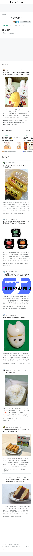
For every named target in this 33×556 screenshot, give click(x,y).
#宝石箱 (5, 263)
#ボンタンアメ (21, 213)
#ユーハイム (18, 418)
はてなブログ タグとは (6, 546)
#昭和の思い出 (22, 308)
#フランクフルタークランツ (10, 420)
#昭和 (26, 263)
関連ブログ (22, 25)
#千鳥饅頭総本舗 (7, 469)
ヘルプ (13, 546)
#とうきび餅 (14, 213)
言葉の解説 (5, 25)
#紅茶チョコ (20, 306)
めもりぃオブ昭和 (9, 219)
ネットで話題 (13, 25)
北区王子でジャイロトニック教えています (14, 370)
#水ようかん (18, 516)
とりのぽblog (8, 162)
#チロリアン (15, 469)
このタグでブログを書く (25, 21)
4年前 (18, 315)
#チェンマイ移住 (7, 124)
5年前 (24, 477)
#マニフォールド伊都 (16, 363)
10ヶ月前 (21, 70)
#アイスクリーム (12, 263)
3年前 (15, 219)
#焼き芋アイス (6, 265)
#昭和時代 (5, 120)
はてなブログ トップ (7, 14)
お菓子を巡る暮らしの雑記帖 (12, 427)
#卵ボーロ (5, 122)
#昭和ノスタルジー (13, 120)
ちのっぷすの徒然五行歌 (11, 315)
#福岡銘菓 (5, 471)
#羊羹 (12, 516)
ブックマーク (5, 135)
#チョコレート (12, 306)
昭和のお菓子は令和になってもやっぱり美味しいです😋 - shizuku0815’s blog (11, 139)
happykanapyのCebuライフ (12, 70)
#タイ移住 (14, 124)
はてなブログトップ (25, 546)
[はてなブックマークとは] (11, 130)
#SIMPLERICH (6, 308)
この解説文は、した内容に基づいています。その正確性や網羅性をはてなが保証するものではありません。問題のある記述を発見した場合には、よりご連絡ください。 (9, 33)
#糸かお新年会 (6, 363)
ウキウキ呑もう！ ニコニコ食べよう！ (14, 477)
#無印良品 (5, 306)
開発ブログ (18, 546)
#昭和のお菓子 (23, 120)
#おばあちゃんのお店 (19, 122)
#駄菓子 (11, 122)
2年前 (13, 162)
